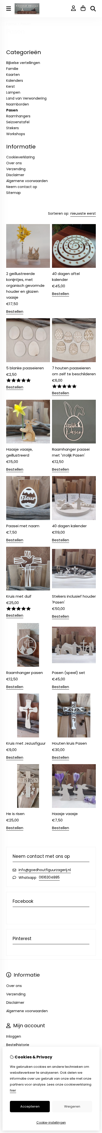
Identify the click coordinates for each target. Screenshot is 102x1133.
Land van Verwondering (26, 98)
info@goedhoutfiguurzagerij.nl (45, 869)
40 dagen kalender (69, 525)
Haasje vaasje (65, 813)
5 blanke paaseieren (25, 368)
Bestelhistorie (17, 1044)
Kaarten (13, 74)
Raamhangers (18, 116)
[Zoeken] (93, 8)
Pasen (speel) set (68, 672)
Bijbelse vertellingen (23, 62)
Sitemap (13, 192)
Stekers (12, 128)
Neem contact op (21, 186)
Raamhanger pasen (24, 672)
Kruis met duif (18, 596)
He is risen (15, 813)
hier (13, 1090)
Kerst (10, 86)
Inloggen (13, 1036)
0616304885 (49, 877)
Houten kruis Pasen (69, 743)
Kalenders (14, 80)
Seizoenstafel (17, 122)
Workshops (15, 133)
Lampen (13, 92)
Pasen (26, 23)
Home (11, 23)
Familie (12, 68)
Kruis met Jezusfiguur (26, 743)
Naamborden (17, 104)
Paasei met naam (22, 525)
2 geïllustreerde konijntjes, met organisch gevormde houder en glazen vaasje (25, 285)
